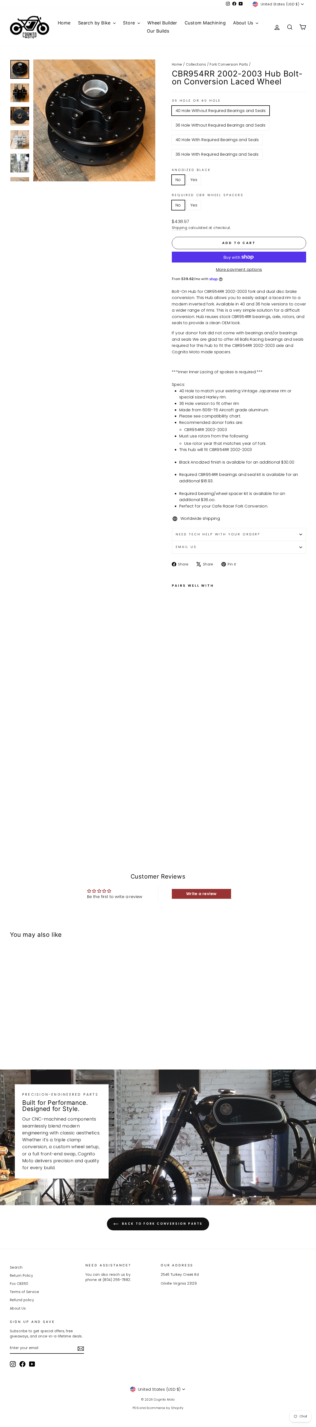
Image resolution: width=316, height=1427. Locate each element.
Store (129, 22)
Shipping (179, 227)
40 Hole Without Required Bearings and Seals (221, 110)
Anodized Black (191, 170)
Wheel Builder (162, 22)
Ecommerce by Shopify (165, 1408)
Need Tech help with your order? (218, 534)
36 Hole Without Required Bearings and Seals (220, 125)
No (178, 180)
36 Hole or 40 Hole (196, 100)
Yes (193, 180)
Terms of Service (24, 1292)
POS (136, 1408)
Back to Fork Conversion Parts (161, 1223)
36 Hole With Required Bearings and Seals (217, 154)
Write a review (201, 894)
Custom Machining (205, 22)
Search (16, 1267)
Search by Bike (95, 22)
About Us (244, 22)
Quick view (45, 1014)
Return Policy (21, 1275)
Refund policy (22, 1300)
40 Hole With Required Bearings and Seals (217, 140)
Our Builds (158, 31)
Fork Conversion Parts (229, 64)
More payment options (239, 269)
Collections (196, 64)
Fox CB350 (19, 1283)
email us (186, 547)
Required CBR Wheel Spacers (208, 195)
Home (64, 22)
